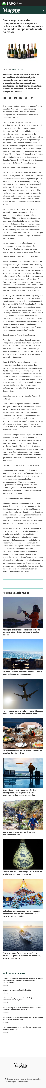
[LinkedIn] (15, 98)
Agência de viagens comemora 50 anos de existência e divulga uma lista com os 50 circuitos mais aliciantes (21, 913)
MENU (21, 3)
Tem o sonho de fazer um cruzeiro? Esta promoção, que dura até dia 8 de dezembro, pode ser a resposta (22, 955)
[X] (26, 98)
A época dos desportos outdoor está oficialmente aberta (19, 833)
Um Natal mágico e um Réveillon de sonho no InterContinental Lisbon (22, 752)
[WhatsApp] (10, 98)
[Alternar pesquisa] (43, 11)
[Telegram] (31, 98)
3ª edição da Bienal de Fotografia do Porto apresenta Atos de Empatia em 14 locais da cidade (22, 632)
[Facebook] (5, 98)
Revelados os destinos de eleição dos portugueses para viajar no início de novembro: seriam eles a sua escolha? (19, 792)
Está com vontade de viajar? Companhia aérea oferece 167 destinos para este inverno (23, 712)
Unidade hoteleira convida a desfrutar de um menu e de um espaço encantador (22, 673)
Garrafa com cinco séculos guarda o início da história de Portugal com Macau (22, 873)
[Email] (21, 98)
